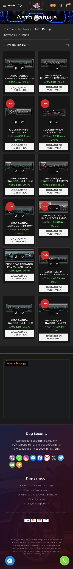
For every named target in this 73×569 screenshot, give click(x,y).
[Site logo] (36, 5)
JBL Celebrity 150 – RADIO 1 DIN (19, 131)
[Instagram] (26, 458)
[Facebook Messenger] (33, 458)
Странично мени (18, 45)
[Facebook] (40, 458)
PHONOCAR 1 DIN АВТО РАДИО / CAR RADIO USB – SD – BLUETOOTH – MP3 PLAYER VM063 (19, 268)
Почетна (8, 29)
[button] (16, 68)
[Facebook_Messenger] (10, 560)
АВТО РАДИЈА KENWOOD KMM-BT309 (19, 77)
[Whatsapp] (19, 458)
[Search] (60, 5)
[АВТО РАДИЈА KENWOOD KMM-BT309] (19, 63)
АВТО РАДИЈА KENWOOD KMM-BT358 (19, 179)
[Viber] (12, 458)
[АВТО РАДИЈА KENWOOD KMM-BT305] (19, 308)
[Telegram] (61, 458)
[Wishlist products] (20, 5)
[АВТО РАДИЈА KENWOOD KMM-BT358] (19, 166)
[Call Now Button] (64, 560)
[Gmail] (47, 458)
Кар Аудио (24, 29)
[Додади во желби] (22, 68)
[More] (19, 465)
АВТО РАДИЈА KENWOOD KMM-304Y (19, 224)
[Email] (12, 465)
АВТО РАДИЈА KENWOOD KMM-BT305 (19, 321)
